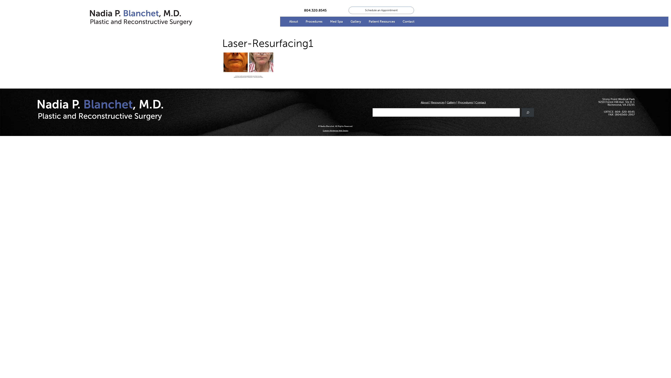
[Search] (528, 112)
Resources (438, 102)
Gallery (356, 21)
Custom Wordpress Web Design (335, 131)
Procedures (314, 21)
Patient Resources (382, 21)
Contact (408, 21)
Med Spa (336, 21)
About (293, 21)
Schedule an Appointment (381, 10)
